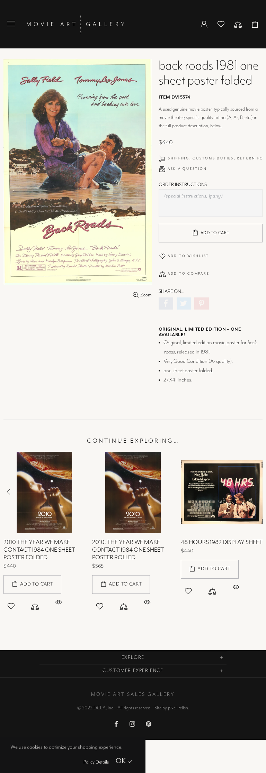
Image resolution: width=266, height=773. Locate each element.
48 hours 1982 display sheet (222, 542)
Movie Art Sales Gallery (75, 24)
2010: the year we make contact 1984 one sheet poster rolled (128, 550)
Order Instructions (183, 184)
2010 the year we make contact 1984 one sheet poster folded (39, 550)
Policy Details (96, 762)
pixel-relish (178, 708)
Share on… (171, 291)
